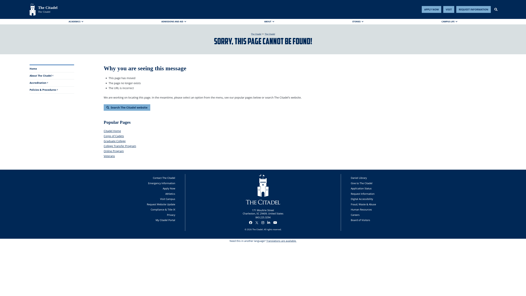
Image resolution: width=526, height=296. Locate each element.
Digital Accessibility (362, 199)
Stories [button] (356, 21)
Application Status (361, 188)
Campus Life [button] (447, 21)
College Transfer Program (120, 146)
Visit (449, 9)
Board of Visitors (360, 220)
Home (33, 68)
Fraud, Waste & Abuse (363, 204)
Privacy (171, 215)
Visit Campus (167, 199)
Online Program (114, 151)
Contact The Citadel (164, 178)
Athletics (170, 193)
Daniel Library (359, 178)
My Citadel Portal (165, 220)
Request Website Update (161, 204)
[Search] (496, 9)
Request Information (473, 9)
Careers (355, 215)
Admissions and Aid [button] (172, 21)
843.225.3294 (263, 217)
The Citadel (48, 8)
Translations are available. (281, 241)
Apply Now (431, 9)
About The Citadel (41, 75)
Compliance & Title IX (163, 209)
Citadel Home (112, 131)
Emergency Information (161, 183)
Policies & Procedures (43, 89)
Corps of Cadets (114, 136)
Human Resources (361, 209)
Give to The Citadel (361, 183)
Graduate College (115, 141)
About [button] (267, 21)
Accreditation (38, 82)
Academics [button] (74, 21)
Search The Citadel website (129, 107)
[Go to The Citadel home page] (33, 9)
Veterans (109, 156)
